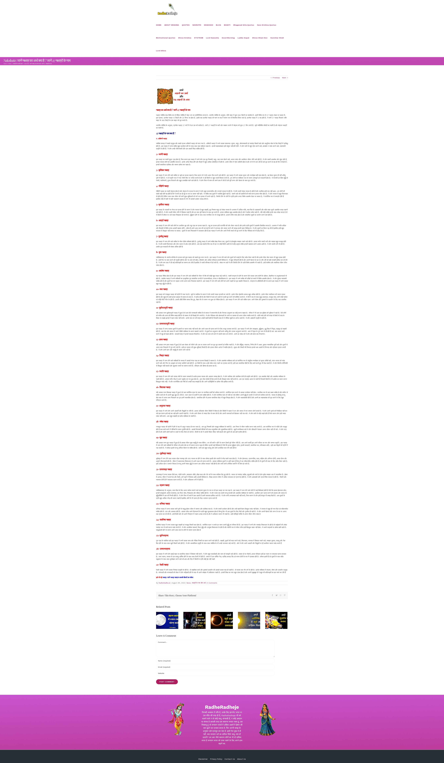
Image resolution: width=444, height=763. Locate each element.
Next (284, 78)
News (189, 583)
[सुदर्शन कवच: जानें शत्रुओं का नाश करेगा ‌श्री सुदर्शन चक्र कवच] (276, 620)
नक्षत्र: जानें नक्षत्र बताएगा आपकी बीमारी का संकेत (178, 577)
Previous (276, 78)
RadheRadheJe (164, 583)
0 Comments (212, 583)
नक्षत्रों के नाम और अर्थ (199, 583)
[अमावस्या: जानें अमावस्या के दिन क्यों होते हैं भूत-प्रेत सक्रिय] (194, 620)
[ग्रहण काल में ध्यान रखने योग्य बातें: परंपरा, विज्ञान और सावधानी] (167, 620)
